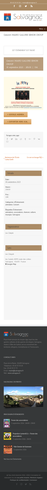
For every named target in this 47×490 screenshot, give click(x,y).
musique (8, 215)
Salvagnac (16, 215)
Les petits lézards (23, 477)
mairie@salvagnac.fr (29, 2)
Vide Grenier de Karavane (22, 447)
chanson (27, 212)
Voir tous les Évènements (12, 459)
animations (9, 212)
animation (9, 204)
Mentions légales (36, 477)
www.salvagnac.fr (14, 373)
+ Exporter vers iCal (17, 122)
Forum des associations (19, 420)
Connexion (33, 480)
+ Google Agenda (15, 114)
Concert (16, 204)
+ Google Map (10, 264)
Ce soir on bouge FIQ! (34, 157)
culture (33, 212)
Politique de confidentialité (19, 480)
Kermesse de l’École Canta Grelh (12, 158)
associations (18, 212)
